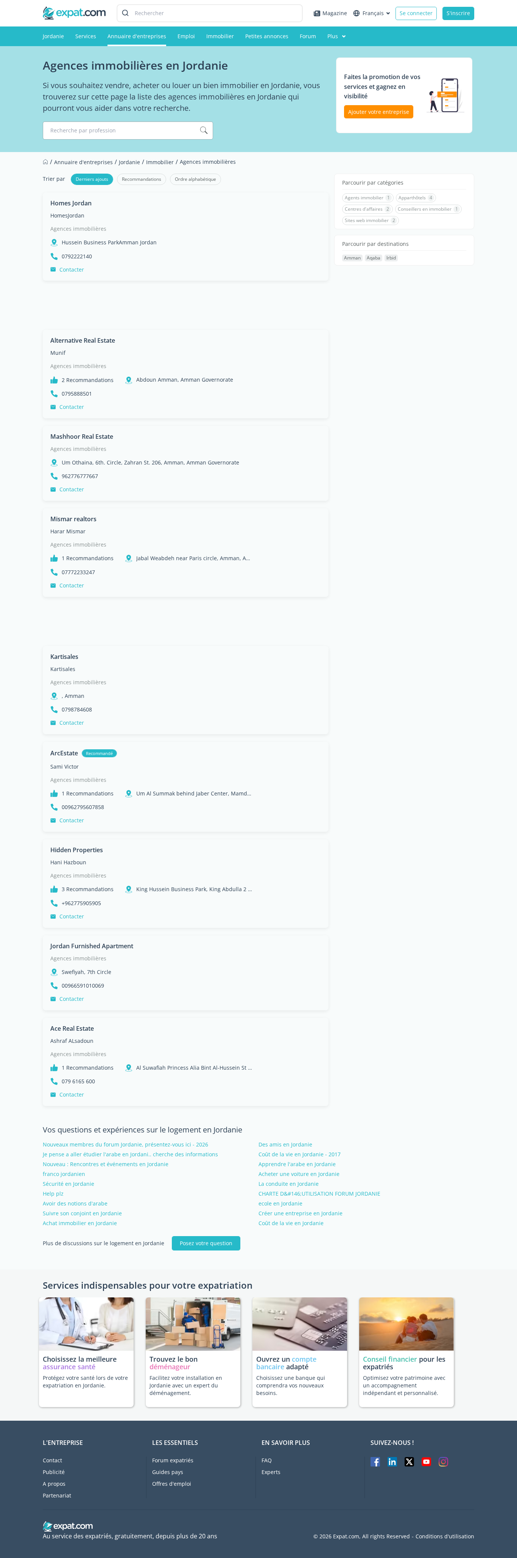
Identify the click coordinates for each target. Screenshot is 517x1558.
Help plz (53, 1193)
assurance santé (69, 1366)
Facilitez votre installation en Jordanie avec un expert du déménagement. (185, 1385)
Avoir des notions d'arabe (75, 1203)
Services (85, 36)
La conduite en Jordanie (288, 1184)
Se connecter (416, 13)
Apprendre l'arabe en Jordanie (297, 1164)
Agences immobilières (78, 228)
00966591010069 (83, 985)
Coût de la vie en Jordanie (291, 1223)
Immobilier (220, 36)
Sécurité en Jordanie (68, 1184)
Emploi (186, 36)
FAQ (267, 1460)
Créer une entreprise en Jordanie (300, 1213)
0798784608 (77, 709)
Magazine (334, 13)
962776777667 (80, 476)
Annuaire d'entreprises (136, 36)
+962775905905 (81, 903)
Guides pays (167, 1472)
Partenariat (57, 1495)
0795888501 (77, 393)
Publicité (54, 1472)
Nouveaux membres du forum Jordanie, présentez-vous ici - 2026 (125, 1144)
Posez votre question (206, 1243)
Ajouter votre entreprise (378, 111)
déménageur (169, 1366)
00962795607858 (83, 807)
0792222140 (77, 256)
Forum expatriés (172, 1460)
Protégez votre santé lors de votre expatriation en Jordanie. (85, 1381)
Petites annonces (266, 36)
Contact (52, 1460)
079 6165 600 (78, 1081)
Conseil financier (390, 1359)
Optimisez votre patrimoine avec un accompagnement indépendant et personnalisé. (404, 1385)
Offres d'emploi (171, 1483)
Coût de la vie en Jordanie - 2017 (299, 1154)
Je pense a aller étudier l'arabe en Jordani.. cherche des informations (130, 1154)
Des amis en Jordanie (285, 1144)
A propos (54, 1483)
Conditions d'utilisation (445, 1536)
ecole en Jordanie (280, 1203)
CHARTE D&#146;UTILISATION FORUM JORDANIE (319, 1193)
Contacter (71, 269)
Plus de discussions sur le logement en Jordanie (103, 1243)
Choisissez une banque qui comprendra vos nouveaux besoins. (290, 1385)
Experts (271, 1472)
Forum (308, 36)
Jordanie (53, 36)
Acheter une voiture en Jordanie (298, 1174)
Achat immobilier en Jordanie (80, 1223)
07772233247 (78, 572)
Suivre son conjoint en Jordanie (82, 1213)
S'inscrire (458, 13)
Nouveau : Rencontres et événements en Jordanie (105, 1164)
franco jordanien (64, 1174)
